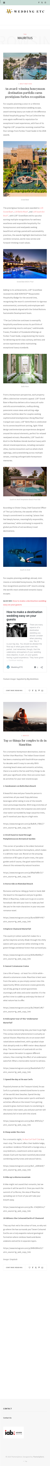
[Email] (42, 690)
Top (25, 1461)
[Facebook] (32, 690)
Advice (26, 736)
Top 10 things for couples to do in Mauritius (25, 742)
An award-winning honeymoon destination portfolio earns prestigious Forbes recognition (25, 93)
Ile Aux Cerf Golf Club (31, 1139)
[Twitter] (36, 690)
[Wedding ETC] (25, 11)
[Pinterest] (39, 690)
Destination (26, 84)
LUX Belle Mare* (21, 211)
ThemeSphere (38, 1457)
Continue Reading (14, 690)
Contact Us (7, 1418)
